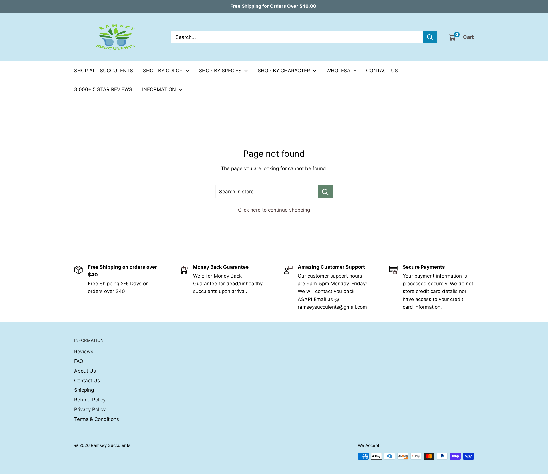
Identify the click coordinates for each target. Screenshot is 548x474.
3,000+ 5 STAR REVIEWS (103, 89)
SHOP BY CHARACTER (284, 70)
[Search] (430, 37)
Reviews (83, 351)
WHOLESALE (341, 70)
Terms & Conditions (96, 419)
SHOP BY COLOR (163, 70)
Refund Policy (90, 400)
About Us (85, 371)
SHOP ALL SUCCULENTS (103, 70)
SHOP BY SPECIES (220, 70)
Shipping (84, 390)
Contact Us (87, 380)
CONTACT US (382, 70)
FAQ (78, 361)
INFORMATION (159, 89)
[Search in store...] (325, 191)
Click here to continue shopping (274, 210)
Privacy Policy (90, 409)
